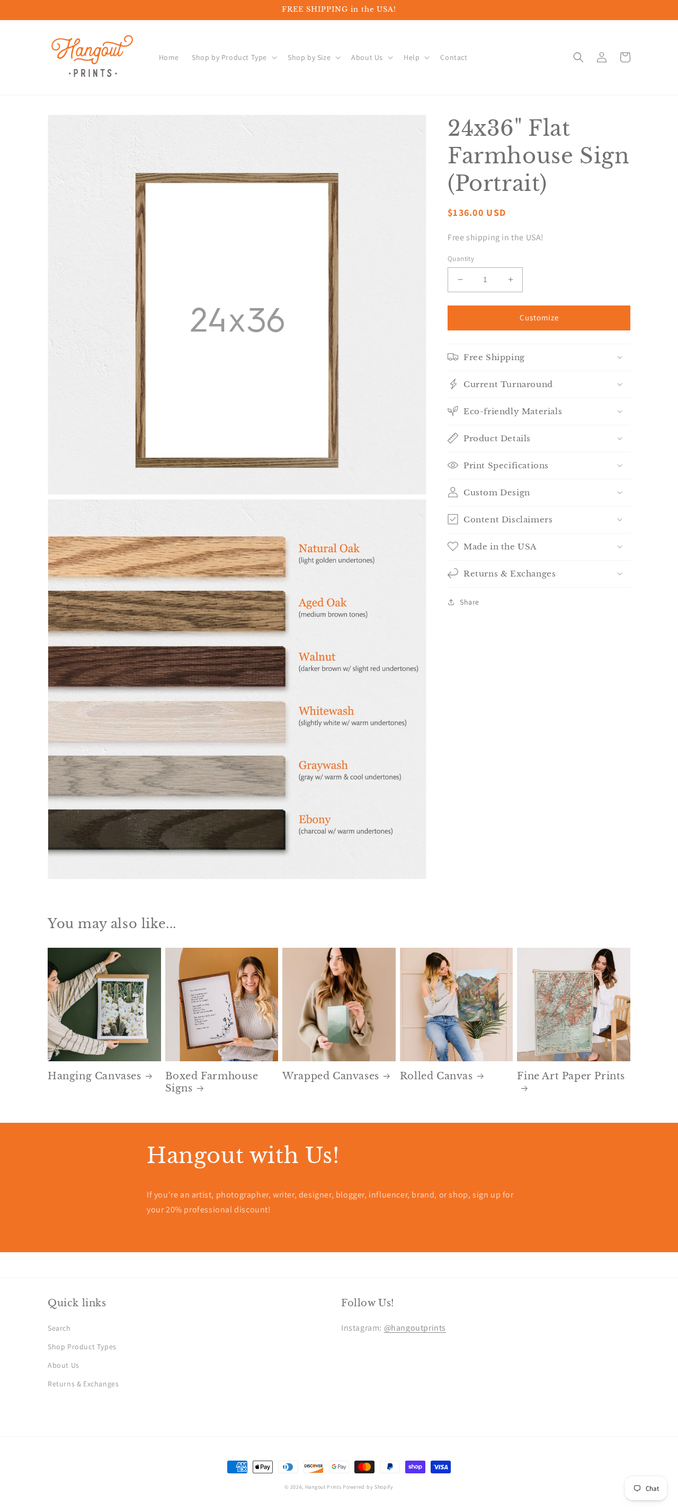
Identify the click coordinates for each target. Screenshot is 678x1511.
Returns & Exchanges (83, 1383)
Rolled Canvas (436, 1076)
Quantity (461, 258)
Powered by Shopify (368, 1486)
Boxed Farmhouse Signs (211, 1082)
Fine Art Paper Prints (571, 1076)
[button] (233, 57)
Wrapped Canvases (330, 1076)
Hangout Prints (323, 1486)
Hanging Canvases (94, 1076)
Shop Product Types (82, 1346)
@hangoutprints (415, 1327)
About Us (63, 1365)
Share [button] (469, 601)
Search (59, 1328)
